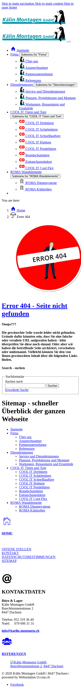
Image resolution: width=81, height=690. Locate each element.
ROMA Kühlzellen (32, 510)
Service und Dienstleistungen (39, 456)
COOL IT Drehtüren (33, 472)
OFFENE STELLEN (16, 549)
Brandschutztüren (31, 491)
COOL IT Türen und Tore (28, 468)
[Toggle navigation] (69, 41)
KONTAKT (10, 553)
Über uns (25, 437)
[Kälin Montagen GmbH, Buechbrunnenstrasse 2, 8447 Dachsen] (40, 666)
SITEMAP (9, 561)
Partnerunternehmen (32, 445)
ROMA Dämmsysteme (34, 506)
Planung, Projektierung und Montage (44, 460)
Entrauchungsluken (32, 495)
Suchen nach (14, 381)
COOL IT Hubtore (32, 483)
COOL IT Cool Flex (33, 499)
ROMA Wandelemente (26, 502)
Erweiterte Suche (17, 390)
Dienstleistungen (21, 452)
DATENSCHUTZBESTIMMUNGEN (29, 557)
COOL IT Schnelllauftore (36, 479)
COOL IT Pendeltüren (34, 487)
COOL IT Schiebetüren (35, 475)
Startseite (16, 429)
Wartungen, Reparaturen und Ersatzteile (46, 464)
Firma (14, 433)
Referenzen (27, 448)
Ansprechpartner (30, 441)
